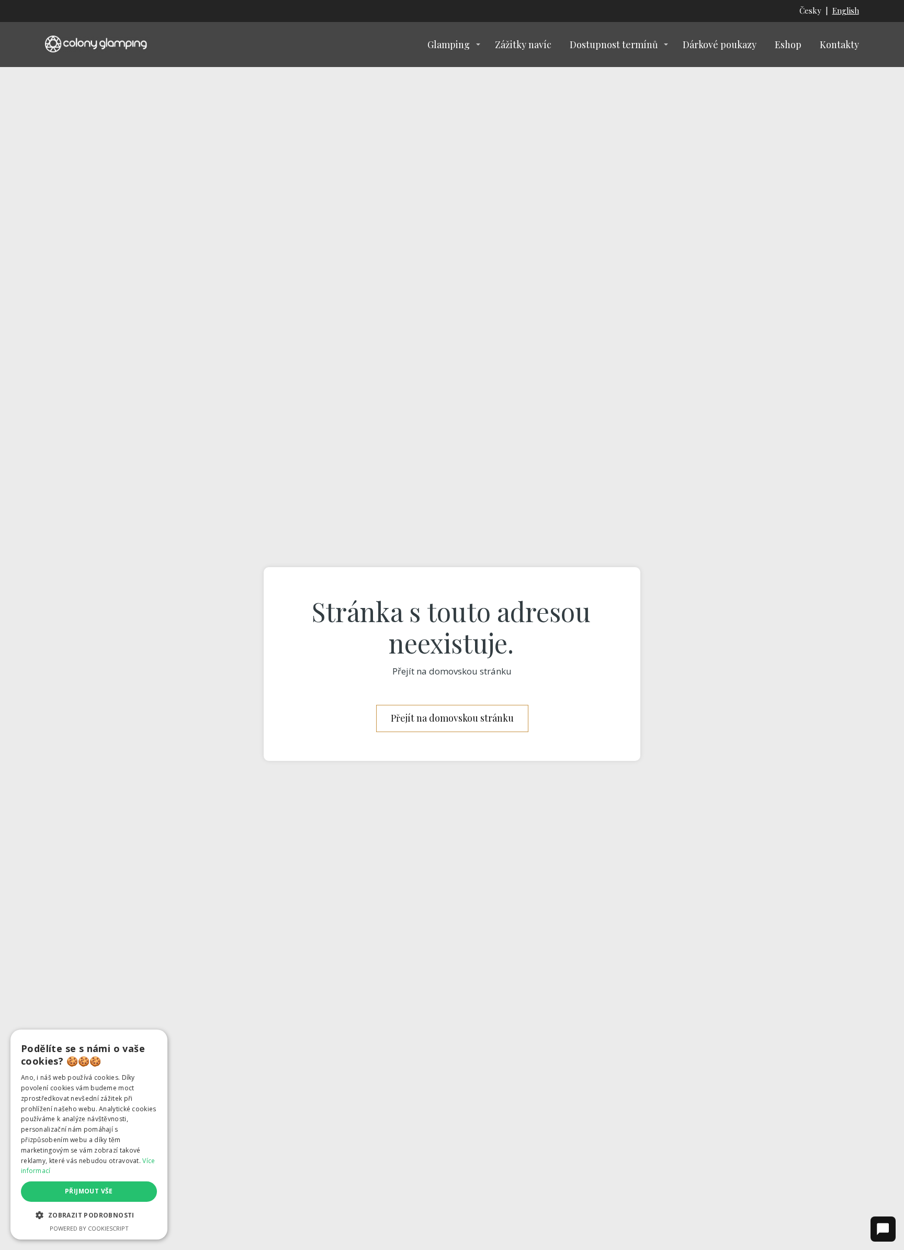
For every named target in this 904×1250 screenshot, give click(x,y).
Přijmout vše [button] (89, 1191)
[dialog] (88, 1135)
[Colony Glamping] (97, 44)
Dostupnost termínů (614, 44)
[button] (89, 1215)
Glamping (448, 44)
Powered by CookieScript (89, 1228)
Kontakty (839, 44)
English (845, 10)
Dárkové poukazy (719, 44)
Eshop (788, 44)
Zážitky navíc (523, 44)
